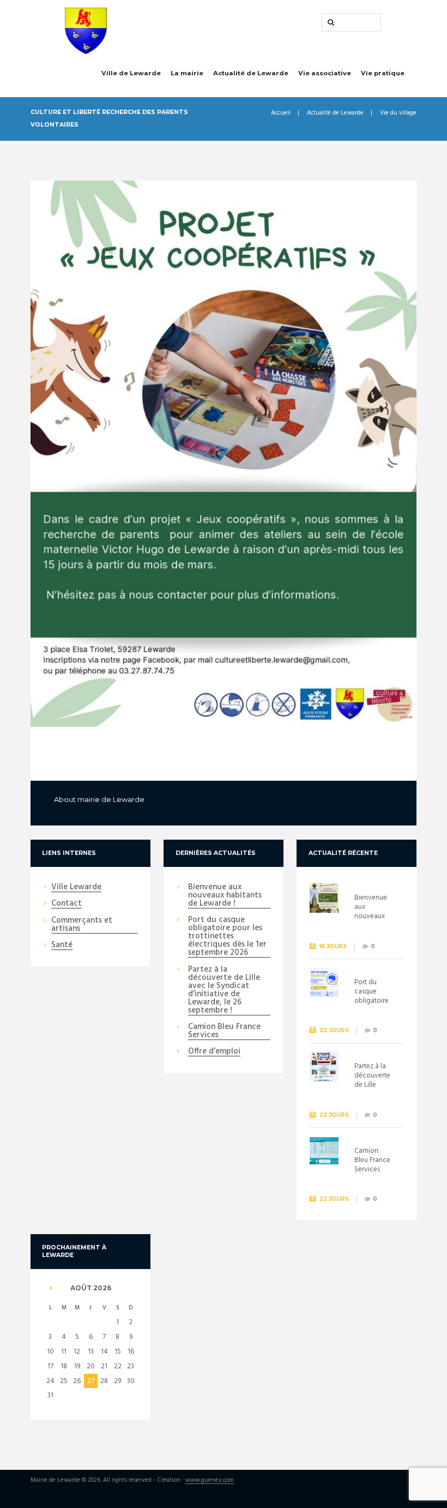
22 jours (334, 1030)
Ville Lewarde (76, 887)
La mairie (187, 73)
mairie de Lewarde (110, 799)
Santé (62, 945)
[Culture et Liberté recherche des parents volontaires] (223, 454)
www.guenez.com (209, 1481)
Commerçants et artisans (81, 925)
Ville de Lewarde (131, 73)
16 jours (333, 946)
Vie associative (324, 73)
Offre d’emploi (214, 1052)
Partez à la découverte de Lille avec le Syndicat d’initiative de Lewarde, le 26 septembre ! (224, 990)
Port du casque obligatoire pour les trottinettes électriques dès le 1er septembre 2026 (227, 937)
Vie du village (398, 113)
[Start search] (330, 22)
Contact (66, 904)
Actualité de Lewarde (250, 73)
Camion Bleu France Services (224, 1031)
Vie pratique (382, 73)
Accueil (281, 113)
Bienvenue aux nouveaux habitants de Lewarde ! (225, 895)
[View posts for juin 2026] (50, 1288)
